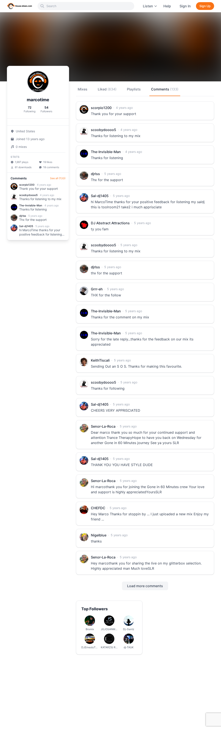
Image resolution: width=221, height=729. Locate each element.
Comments (164, 89)
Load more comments (145, 586)
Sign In (185, 6)
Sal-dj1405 (26, 226)
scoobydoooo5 (28, 195)
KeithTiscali (100, 360)
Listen (148, 6)
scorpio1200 (27, 184)
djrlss (22, 215)
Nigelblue (98, 535)
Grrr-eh (97, 289)
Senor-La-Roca (103, 426)
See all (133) (57, 178)
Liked (107, 89)
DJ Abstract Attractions (110, 223)
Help (167, 6)
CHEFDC (98, 508)
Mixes (82, 89)
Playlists (134, 89)
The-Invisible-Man (30, 205)
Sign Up (205, 6)
